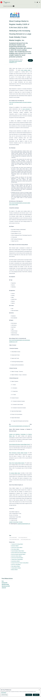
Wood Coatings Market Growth (25, 539)
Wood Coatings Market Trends (14, 539)
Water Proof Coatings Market (15, 462)
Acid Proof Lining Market (16, 564)
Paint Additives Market (15, 566)
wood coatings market (26, 70)
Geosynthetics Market (15, 561)
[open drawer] (39, 2)
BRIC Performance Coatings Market (16, 452)
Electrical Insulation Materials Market (18, 554)
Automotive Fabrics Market (16, 556)
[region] (20, 692)
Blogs (17, 522)
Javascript (4, 587)
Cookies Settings (4, 694)
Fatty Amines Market (15, 549)
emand (26, 452)
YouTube (20, 522)
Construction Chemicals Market (17, 557)
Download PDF (4, 582)
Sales (18, 473)
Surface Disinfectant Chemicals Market (18, 552)
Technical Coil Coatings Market (17, 544)
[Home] (5, 2)
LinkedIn (10, 522)
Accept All (29, 694)
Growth (28, 444)
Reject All (36, 694)
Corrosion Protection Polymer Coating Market (20, 562)
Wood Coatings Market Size (23, 537)
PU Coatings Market (13, 473)
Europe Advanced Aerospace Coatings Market (18, 444)
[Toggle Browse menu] (37, 6)
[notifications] (37, 2)
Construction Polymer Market (16, 547)
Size (13, 436)
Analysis (22, 462)
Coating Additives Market (16, 567)
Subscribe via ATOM (6, 586)
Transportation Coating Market (17, 559)
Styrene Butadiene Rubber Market (17, 550)
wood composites (26, 109)
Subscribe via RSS (5, 584)
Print (3, 581)
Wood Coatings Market (13, 537)
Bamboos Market (14, 569)
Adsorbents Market (15, 545)
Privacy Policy (3, 692)
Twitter (14, 522)
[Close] (39, 690)
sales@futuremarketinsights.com (23, 523)
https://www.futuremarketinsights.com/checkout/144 (19, 426)
